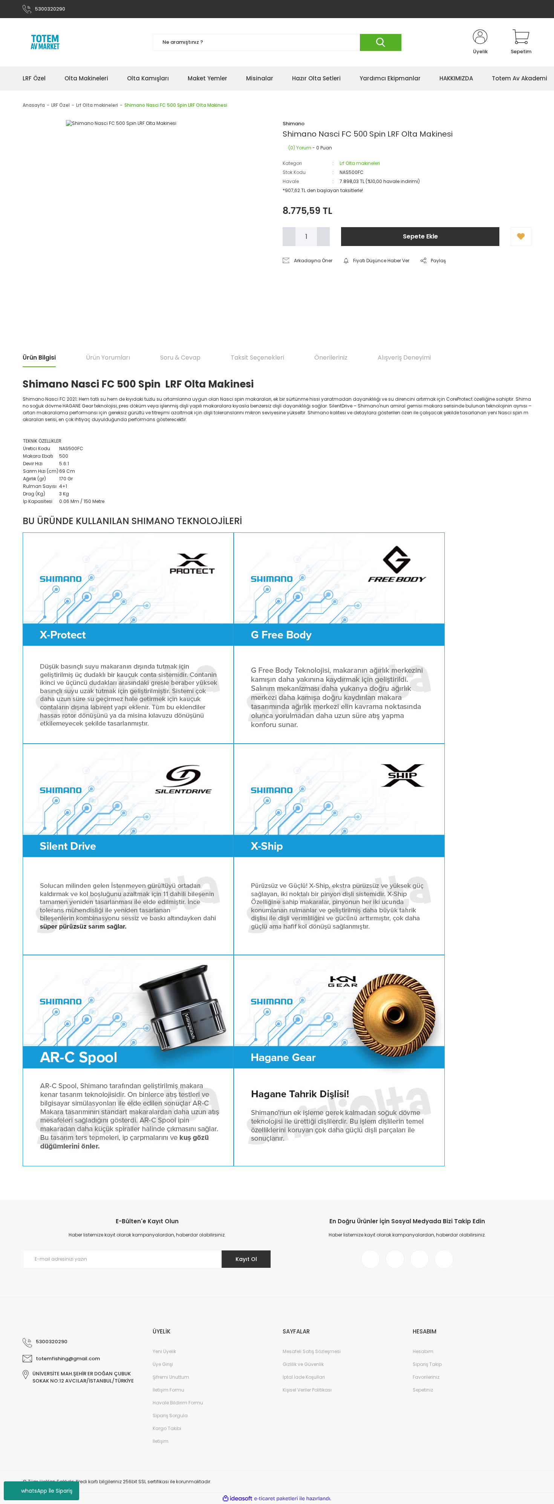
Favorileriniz (426, 1377)
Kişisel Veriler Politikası (307, 1390)
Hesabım (423, 1351)
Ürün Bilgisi (39, 357)
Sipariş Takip (427, 1364)
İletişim (160, 1441)
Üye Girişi (163, 1364)
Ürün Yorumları (108, 357)
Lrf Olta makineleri (360, 163)
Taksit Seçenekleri (257, 357)
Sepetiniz (423, 1390)
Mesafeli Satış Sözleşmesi (312, 1351)
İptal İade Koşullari (304, 1377)
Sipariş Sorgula (170, 1415)
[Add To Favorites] (521, 236)
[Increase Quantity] (323, 236)
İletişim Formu (168, 1390)
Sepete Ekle (420, 236)
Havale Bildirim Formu (178, 1402)
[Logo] (45, 42)
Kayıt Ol (246, 1259)
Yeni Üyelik (164, 1351)
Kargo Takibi (167, 1428)
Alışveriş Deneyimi (404, 357)
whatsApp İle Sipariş (46, 1491)
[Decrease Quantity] (289, 236)
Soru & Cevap (180, 357)
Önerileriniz (330, 357)
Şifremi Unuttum (171, 1377)
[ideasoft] (237, 1498)
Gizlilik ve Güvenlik (303, 1364)
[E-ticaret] (276, 1498)
